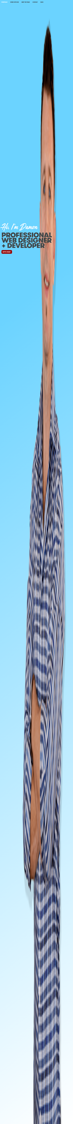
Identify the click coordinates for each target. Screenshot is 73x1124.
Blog (41, 2)
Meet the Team (26, 2)
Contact (35, 2)
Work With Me (14, 2)
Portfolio (4, 2)
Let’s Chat (7, 252)
